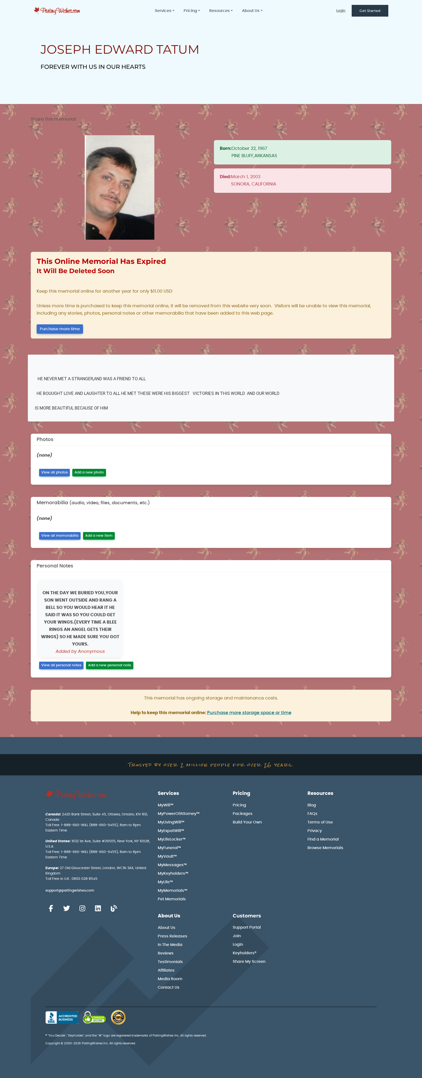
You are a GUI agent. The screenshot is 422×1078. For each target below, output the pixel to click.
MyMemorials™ (172, 891)
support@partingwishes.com (69, 890)
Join (237, 936)
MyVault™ (167, 856)
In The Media (170, 945)
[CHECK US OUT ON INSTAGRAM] (82, 908)
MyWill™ (165, 805)
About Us (169, 916)
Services (168, 793)
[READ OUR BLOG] (114, 908)
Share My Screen (249, 962)
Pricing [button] (190, 11)
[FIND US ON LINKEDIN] (98, 908)
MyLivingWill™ (171, 822)
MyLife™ (165, 882)
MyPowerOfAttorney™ (179, 814)
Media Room (170, 979)
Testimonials (170, 962)
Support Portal (247, 927)
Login (340, 10)
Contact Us (168, 987)
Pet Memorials (172, 899)
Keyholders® (244, 953)
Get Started (369, 11)
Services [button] (163, 11)
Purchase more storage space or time (249, 713)
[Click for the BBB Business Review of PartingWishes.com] (61, 1017)
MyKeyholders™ (173, 873)
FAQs (312, 814)
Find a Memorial (323, 839)
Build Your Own (247, 822)
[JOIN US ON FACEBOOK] (51, 908)
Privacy (314, 831)
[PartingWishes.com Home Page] (57, 11)
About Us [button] (251, 11)
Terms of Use (320, 822)
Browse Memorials (325, 848)
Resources (320, 793)
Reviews (166, 953)
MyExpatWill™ (171, 831)
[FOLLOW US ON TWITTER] (66, 908)
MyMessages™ (172, 865)
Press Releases (172, 936)
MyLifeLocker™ (172, 839)
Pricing (241, 793)
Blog (311, 805)
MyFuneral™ (169, 848)
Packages (243, 814)
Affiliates (166, 970)
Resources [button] (219, 11)
